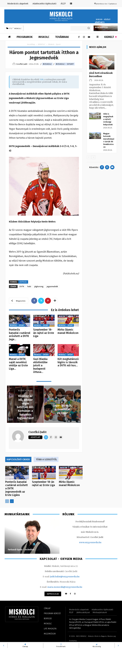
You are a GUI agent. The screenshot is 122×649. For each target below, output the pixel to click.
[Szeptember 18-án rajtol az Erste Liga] (43, 321)
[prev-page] (7, 501)
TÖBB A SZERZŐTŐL (46, 459)
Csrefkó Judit (37, 432)
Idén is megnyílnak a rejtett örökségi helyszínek (108, 119)
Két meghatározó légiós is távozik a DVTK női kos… (68, 362)
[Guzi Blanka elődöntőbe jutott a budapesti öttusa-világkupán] (43, 350)
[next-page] (12, 501)
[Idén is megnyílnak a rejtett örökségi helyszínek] (95, 116)
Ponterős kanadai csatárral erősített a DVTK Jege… (19, 334)
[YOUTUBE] (66, 594)
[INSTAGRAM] (75, 594)
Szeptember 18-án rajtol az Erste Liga (43, 333)
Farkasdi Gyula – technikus (21, 549)
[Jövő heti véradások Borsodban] (101, 62)
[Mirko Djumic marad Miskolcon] (68, 321)
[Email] (46, 437)
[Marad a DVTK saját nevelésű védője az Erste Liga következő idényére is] (19, 350)
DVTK (21, 286)
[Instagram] (84, 37)
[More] (55, 301)
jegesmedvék (52, 286)
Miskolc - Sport (65, 64)
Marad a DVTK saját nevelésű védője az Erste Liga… (18, 363)
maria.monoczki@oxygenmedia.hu (64, 587)
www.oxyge (85, 542)
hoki (29, 286)
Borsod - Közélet (103, 19)
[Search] (88, 28)
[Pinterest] (48, 301)
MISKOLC (41, 44)
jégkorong (38, 286)
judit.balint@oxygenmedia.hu (64, 576)
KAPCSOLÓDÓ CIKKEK (18, 459)
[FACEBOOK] (70, 594)
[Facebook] (78, 37)
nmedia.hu (96, 542)
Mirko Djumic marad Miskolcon (68, 331)
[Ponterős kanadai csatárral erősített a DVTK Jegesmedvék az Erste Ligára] (19, 321)
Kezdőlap (31, 44)
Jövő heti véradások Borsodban (101, 24)
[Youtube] (89, 37)
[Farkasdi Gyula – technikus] (32, 536)
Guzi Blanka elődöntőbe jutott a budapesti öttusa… (40, 365)
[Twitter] (41, 301)
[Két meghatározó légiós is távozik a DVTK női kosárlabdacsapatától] (68, 350)
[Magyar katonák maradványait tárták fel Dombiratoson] (95, 135)
